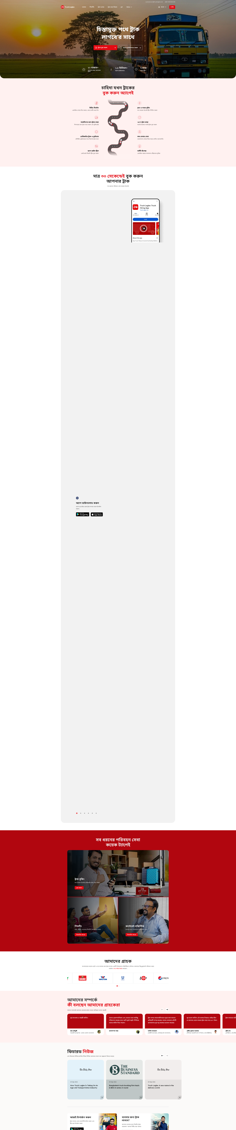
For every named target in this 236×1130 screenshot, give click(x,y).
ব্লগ (122, 7)
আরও (128, 7)
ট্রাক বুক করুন (102, 48)
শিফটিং (92, 7)
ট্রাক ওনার (101, 7)
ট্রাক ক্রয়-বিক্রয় (112, 7)
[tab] (76, 813)
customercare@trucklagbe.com (154, 2)
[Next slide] (167, 1009)
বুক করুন (79, 888)
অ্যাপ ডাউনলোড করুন (130, 48)
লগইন (172, 7)
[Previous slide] (162, 1009)
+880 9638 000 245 (170, 2)
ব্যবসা (84, 7)
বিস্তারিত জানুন (80, 935)
